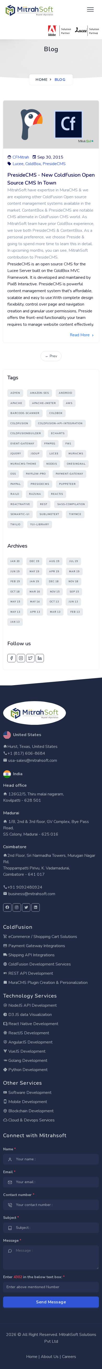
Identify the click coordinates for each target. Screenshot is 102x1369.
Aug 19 (54, 561)
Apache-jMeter (44, 403)
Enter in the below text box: (34, 1276)
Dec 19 (34, 561)
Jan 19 (34, 581)
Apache (16, 403)
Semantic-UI (20, 514)
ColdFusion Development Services (39, 964)
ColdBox (33, 164)
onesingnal (76, 463)
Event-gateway (22, 443)
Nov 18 (73, 581)
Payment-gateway (69, 473)
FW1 (68, 443)
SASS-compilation (71, 504)
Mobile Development (27, 1102)
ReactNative (20, 504)
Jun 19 (15, 571)
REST (43, 504)
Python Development (27, 1070)
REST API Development (30, 973)
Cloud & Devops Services (31, 1120)
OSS (13, 473)
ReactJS (57, 494)
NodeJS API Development (32, 1005)
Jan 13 (15, 621)
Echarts (58, 433)
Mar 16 (35, 591)
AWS (69, 403)
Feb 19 (15, 581)
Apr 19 (54, 571)
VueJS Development (26, 1051)
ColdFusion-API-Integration (60, 423)
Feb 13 (75, 611)
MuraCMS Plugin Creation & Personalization (47, 982)
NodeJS (51, 463)
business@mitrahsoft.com (31, 894)
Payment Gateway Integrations (36, 946)
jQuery (15, 453)
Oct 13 (54, 601)
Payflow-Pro (36, 473)
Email (9, 1171)
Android (65, 393)
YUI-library (39, 524)
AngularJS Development (30, 1042)
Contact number (18, 1194)
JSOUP (35, 453)
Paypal (15, 484)
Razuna (35, 494)
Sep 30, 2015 (50, 157)
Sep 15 (74, 591)
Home (41, 79)
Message (12, 1240)
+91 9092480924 (24, 887)
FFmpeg (49, 443)
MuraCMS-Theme (23, 463)
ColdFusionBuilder (25, 433)
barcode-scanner (24, 413)
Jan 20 (15, 561)
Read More (80, 335)
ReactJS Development (28, 1033)
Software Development (29, 1092)
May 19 (34, 571)
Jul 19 (73, 561)
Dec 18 (54, 581)
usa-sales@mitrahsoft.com (32, 760)
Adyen (15, 393)
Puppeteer (67, 484)
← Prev (51, 356)
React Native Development (32, 1024)
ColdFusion (19, 423)
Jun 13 (73, 601)
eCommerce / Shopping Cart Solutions (42, 937)
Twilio (15, 524)
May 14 (35, 601)
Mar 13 (55, 611)
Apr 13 (35, 611)
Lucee (18, 164)
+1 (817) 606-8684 (26, 753)
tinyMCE (75, 514)
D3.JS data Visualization (29, 1014)
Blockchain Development (30, 1111)
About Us (50, 1357)
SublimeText (49, 514)
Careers (69, 1357)
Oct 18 (15, 591)
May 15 (15, 601)
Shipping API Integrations (31, 955)
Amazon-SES (39, 393)
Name (9, 1149)
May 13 (15, 611)
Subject (11, 1217)
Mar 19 (74, 571)
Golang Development (27, 1060)
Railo (14, 494)
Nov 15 (55, 591)
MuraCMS (76, 453)
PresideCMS (54, 164)
